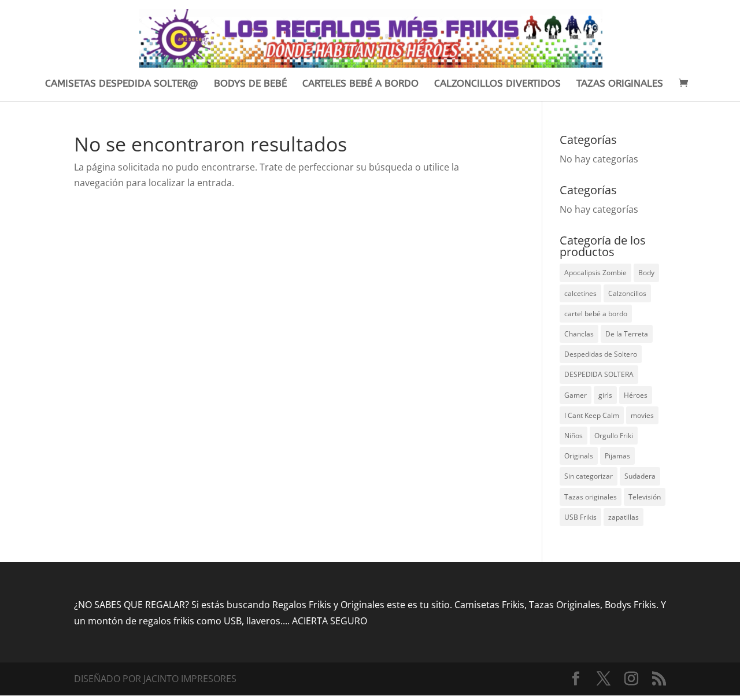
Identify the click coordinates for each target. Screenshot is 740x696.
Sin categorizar (588, 476)
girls (605, 395)
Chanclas (579, 334)
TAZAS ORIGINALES (619, 84)
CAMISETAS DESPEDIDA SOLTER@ (121, 84)
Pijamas (617, 456)
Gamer (575, 395)
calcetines (580, 293)
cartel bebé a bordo (595, 314)
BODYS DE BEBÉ (250, 84)
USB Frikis (580, 517)
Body (646, 272)
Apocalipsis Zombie (595, 272)
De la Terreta (626, 334)
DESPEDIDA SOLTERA (599, 374)
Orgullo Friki (613, 435)
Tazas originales (590, 497)
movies (642, 415)
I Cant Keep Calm (591, 415)
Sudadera (640, 476)
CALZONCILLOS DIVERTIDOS (497, 84)
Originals (578, 456)
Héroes (636, 395)
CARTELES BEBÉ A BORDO (360, 84)
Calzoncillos (627, 293)
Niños (573, 435)
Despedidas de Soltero (600, 354)
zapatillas (623, 517)
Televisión (644, 497)
